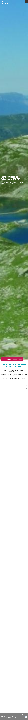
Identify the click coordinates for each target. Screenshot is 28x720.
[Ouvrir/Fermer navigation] (26, 1)
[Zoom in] (26, 385)
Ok (25, 716)
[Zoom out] (26, 387)
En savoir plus (13, 718)
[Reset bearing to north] (26, 389)
